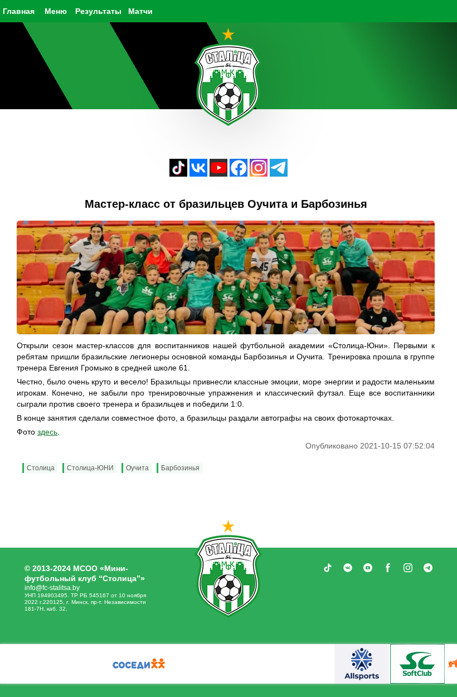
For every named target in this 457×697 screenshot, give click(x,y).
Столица (41, 468)
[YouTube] (218, 173)
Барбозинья (180, 468)
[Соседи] (138, 664)
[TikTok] (178, 173)
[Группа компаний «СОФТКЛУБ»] (417, 664)
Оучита (137, 468)
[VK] (198, 173)
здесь (47, 431)
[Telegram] (279, 173)
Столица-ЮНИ (90, 468)
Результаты (98, 11)
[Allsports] (361, 664)
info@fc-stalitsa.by (52, 588)
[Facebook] (238, 173)
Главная (19, 11)
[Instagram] (259, 173)
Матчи (140, 11)
